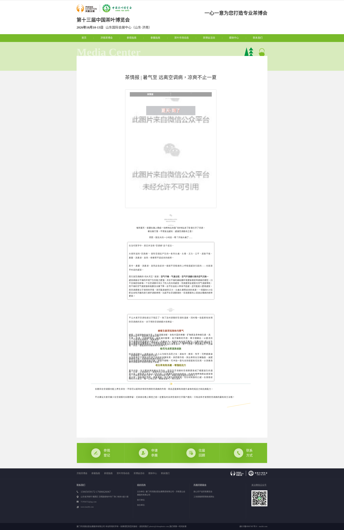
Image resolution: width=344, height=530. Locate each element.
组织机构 (141, 485)
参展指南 (155, 37)
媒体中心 (234, 37)
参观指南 (131, 37)
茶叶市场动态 (181, 37)
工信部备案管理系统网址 (204, 497)
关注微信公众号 (258, 485)
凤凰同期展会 (200, 485)
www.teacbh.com (87, 507)
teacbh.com (262, 526)
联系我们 (258, 37)
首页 (84, 37)
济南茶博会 (107, 37)
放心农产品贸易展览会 (203, 492)
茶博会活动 (209, 37)
